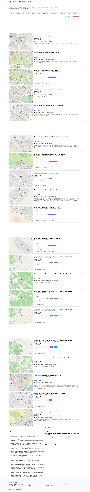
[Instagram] (69, 484)
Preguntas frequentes (31, 483)
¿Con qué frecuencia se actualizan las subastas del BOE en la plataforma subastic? (62, 434)
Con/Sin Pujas (45, 13)
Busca (25, 10)
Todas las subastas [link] (16, 4)
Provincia (12, 13)
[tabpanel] (45, 223)
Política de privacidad (49, 485)
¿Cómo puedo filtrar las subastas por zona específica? (57, 437)
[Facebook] (67, 484)
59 (45, 427)
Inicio (10, 4)
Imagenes (74, 13)
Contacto (29, 485)
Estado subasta (26, 13)
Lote (69, 13)
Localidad (18, 13)
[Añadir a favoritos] (32, 35)
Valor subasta (62, 13)
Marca (39, 13)
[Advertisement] (45, 25)
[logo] (13, 2)
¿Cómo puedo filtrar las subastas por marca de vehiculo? (58, 441)
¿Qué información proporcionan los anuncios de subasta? (58, 444)
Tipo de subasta (54, 13)
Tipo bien (33, 13)
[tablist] (11, 16)
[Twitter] (65, 484)
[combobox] (50, 11)
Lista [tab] (11, 16)
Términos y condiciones (50, 483)
